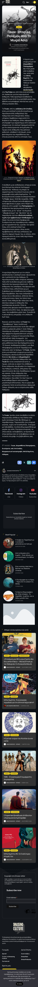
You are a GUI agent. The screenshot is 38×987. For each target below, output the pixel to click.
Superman (15, 812)
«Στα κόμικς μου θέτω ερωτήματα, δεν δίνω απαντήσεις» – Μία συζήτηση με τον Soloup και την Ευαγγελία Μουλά (19, 661)
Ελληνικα (14, 696)
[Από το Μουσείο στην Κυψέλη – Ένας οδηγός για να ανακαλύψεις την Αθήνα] (8, 556)
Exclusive (14, 655)
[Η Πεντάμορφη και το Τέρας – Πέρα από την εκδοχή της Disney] (8, 582)
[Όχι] (35, 978)
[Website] (35, 471)
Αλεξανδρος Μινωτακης (12, 705)
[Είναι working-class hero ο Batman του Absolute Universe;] (8, 569)
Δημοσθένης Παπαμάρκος (25, 445)
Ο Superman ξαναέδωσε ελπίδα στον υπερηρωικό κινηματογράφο (18, 816)
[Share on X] (24, 462)
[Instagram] (21, 493)
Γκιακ (13, 445)
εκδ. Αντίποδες (16, 448)
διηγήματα (6, 448)
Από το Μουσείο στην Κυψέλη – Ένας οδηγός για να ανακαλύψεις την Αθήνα (24, 555)
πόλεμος (5, 454)
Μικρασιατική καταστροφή (12, 451)
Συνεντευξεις (24, 655)
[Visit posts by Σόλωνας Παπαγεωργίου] (4, 471)
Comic (7, 655)
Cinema (7, 812)
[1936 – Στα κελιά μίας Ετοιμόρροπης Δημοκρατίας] (19, 761)
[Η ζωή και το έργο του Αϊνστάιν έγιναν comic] (19, 722)
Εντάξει (19, 984)
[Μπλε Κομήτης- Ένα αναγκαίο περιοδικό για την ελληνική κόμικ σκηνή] (19, 684)
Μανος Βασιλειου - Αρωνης (13, 667)
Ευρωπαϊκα (14, 735)
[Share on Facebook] (19, 462)
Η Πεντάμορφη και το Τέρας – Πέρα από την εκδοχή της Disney (24, 582)
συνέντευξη (28, 90)
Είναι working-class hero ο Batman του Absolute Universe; (24, 568)
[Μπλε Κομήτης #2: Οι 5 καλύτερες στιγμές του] (19, 838)
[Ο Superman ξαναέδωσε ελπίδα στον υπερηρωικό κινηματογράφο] (19, 799)
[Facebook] (8, 493)
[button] (4, 2)
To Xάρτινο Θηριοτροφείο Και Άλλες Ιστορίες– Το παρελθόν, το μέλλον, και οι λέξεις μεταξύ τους (24, 595)
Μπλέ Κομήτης (28, 451)
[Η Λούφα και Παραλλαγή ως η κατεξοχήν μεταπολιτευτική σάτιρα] (8, 543)
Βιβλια (19, 27)
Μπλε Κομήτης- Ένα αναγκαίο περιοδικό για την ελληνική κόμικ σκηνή (19, 701)
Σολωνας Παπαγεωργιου (21, 44)
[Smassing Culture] (8, 2)
